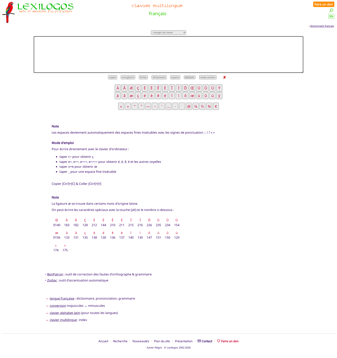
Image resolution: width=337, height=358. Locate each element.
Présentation (183, 341)
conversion (58, 305)
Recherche (120, 341)
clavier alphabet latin (65, 313)
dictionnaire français (322, 26)
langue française (62, 298)
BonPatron (55, 274)
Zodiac (52, 280)
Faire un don (323, 4)
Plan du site (162, 341)
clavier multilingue (63, 320)
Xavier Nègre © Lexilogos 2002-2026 (169, 347)
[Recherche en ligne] (331, 10)
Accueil (103, 341)
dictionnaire (159, 77)
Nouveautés (140, 341)
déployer (189, 77)
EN (331, 16)
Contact (207, 341)
